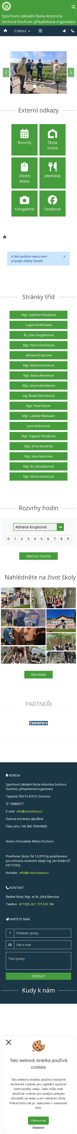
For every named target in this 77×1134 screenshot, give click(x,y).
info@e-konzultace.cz (34, 873)
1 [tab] (35, 86)
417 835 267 (27, 904)
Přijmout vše (38, 1120)
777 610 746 (45, 904)
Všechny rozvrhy (38, 556)
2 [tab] (42, 86)
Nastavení (38, 1127)
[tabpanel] (38, 72)
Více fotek (38, 674)
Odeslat (38, 976)
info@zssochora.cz (29, 811)
